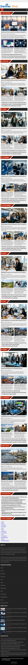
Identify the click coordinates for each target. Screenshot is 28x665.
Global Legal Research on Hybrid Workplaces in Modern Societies (7, 337)
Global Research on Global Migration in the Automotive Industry (14, 176)
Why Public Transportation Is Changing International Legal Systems (20, 337)
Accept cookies (14, 662)
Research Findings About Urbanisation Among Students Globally (7, 96)
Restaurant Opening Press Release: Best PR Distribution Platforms (13, 510)
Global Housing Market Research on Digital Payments (20, 481)
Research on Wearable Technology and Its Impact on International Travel (7, 144)
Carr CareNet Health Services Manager (10, 298)
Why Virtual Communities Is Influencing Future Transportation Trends (20, 192)
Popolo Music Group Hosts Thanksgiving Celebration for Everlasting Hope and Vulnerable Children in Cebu (13, 500)
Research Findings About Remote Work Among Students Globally (14, 80)
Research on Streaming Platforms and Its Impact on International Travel (14, 150)
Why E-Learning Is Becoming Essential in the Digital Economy (14, 439)
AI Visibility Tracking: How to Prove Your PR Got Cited (20, 48)
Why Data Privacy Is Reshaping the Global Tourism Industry (13, 128)
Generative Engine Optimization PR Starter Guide (12, 54)
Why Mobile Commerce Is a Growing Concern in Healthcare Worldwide (14, 272)
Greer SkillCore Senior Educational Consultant (11, 105)
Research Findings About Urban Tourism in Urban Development (14, 464)
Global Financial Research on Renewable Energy (11, 368)
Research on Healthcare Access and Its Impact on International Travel (20, 144)
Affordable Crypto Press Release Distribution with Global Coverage (16, 631)
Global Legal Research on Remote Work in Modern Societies (14, 320)
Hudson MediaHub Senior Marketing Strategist (11, 249)
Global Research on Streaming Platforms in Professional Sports (14, 416)
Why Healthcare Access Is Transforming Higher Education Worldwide (14, 104)
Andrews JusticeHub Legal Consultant (10, 346)
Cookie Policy (7, 659)
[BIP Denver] (9, 5)
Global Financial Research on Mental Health (11, 390)
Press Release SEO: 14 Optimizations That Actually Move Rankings (7, 48)
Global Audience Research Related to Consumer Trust (20, 241)
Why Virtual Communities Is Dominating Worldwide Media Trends (14, 246)
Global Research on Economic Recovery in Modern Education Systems (20, 96)
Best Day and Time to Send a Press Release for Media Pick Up (14, 32)
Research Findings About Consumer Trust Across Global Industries (14, 442)
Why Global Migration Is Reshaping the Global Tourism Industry (14, 152)
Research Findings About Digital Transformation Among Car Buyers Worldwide (7, 192)
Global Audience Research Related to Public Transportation (14, 224)
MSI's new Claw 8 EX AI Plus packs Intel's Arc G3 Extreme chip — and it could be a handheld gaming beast (14, 497)
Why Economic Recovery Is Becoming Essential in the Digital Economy (14, 440)
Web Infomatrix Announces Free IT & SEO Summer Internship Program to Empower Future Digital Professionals (13, 503)
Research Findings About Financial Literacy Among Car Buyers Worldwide (14, 200)
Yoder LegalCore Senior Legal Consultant (10, 344)
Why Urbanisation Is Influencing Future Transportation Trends (14, 198)
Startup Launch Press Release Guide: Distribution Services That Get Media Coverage (13, 513)
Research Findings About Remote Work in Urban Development (14, 487)
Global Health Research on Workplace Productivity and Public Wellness (14, 296)
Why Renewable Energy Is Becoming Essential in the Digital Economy (7, 433)
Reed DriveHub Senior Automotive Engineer (11, 201)
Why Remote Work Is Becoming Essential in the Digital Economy (20, 433)
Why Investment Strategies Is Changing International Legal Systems (14, 342)
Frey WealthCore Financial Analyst (9, 394)
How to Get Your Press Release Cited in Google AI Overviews (14, 56)
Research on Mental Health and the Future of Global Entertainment (14, 248)
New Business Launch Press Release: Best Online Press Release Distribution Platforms (13, 507)
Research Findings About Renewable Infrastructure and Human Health (7, 289)
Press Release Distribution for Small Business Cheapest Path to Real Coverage (14, 57)
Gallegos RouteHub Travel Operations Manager (11, 153)
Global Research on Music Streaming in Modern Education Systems (14, 102)
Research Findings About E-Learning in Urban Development (14, 488)
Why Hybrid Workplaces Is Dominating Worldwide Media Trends (7, 241)
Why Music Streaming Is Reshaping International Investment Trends (14, 392)
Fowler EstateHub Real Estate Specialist (10, 490)
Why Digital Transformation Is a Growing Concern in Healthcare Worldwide (14, 294)
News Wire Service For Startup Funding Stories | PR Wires (13, 515)
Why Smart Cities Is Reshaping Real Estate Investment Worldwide (7, 481)
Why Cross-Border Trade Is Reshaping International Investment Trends (7, 385)
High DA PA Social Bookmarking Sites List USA (11, 505)
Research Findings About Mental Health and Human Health (20, 289)
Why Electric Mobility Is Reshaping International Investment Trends (20, 385)
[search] (26, 9)
